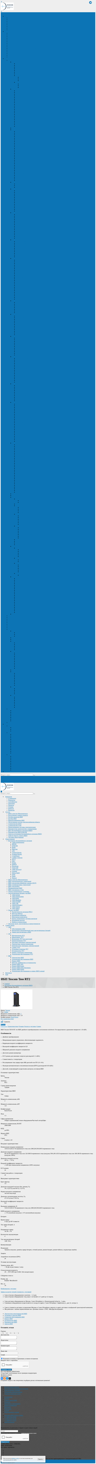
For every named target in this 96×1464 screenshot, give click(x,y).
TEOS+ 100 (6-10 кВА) (23, 487)
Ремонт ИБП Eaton (18, 765)
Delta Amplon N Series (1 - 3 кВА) (30, 568)
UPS (17, 680)
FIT (17, 658)
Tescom (7, 1010)
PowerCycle (19, 646)
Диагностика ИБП (18, 756)
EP (17, 214)
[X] (10, 1378)
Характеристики (13, 1026)
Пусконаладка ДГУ (18, 749)
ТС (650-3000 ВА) (21, 422)
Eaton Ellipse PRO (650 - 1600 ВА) (26, 588)
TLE (17, 224)
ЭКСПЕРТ (19, 311)
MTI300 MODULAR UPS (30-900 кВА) (28, 446)
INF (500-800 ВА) (21, 426)
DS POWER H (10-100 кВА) (25, 467)
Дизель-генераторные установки (18, 627)
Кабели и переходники (19, 721)
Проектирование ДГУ (19, 739)
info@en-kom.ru (6, 780)
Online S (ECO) (20, 270)
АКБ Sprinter (16, 631)
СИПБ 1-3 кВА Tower (23, 69)
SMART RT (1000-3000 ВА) (24, 414)
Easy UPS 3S (20, 190)
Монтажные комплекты (27, 87)
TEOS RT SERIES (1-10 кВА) (25, 478)
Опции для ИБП (21, 82)
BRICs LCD (19, 294)
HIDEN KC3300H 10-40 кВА (25, 399)
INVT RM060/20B (21, 319)
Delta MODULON (21, 558)
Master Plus (19, 136)
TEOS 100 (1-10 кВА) (22, 482)
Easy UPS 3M (20, 192)
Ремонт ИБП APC (18, 763)
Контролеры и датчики (27, 84)
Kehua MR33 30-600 (22, 362)
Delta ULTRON (21, 548)
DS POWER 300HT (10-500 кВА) (26, 463)
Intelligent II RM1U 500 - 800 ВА (30, 507)
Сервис (38, 1026)
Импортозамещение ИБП (16, 40)
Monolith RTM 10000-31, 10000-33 (30, 534)
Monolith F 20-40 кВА (26, 527)
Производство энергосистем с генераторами (22, 48)
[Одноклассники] (4, 1378)
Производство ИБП (10, 1322)
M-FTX (18, 648)
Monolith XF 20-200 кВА (27, 529)
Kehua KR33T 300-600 (23, 368)
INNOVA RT (20, 106)
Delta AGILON (20, 573)
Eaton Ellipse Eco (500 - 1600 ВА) (26, 592)
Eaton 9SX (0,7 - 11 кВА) (23, 612)
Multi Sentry (19, 162)
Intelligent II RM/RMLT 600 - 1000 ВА (31, 512)
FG (17, 666)
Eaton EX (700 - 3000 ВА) (24, 578)
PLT (17, 282)
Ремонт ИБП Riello (18, 768)
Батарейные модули (26, 85)
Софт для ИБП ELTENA (23, 543)
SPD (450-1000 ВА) (22, 436)
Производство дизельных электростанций (25, 744)
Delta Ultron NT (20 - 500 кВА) (29, 551)
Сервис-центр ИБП (10, 1400)
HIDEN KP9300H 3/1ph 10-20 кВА (27, 394)
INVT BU (19, 329)
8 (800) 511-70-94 (20, 780)
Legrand (14, 495)
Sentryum (18, 148)
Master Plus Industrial (22, 135)
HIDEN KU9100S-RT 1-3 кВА (25, 385)
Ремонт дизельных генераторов (22, 751)
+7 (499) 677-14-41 (10, 1420)
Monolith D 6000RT (26, 517)
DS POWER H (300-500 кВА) (25, 465)
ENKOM (15, 128)
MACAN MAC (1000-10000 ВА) (26, 421)
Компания (7, 16)
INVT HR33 (19, 326)
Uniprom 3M (20, 255)
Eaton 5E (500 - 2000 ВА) (24, 604)
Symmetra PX (20, 196)
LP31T (18, 218)
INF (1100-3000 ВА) (22, 424)
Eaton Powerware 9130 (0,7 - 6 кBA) (27, 610)
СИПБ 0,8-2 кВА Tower (23, 63)
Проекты (11, 24)
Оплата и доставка (30, 1026)
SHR (17, 675)
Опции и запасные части (12, 1394)
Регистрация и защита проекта (18, 35)
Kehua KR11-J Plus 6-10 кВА (25, 377)
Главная (7, 984)
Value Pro (19, 287)
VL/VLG (18, 699)
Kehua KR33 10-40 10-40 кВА (25, 373)
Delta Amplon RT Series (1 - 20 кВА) (31, 572)
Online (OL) (19, 275)
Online (6, 1012)
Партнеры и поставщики (12, 1404)
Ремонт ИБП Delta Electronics (21, 766)
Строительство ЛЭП (14, 45)
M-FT (17, 649)
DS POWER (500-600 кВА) (24, 458)
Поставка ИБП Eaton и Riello (10, 777)
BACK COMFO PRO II (23, 119)
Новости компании (10, 1405)
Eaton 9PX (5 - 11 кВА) (23, 609)
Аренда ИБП (8, 1324)
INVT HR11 (19, 331)
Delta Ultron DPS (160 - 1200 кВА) (30, 556)
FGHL (18, 663)
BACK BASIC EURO (23, 121)
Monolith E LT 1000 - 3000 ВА (29, 521)
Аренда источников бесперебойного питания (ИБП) (25, 53)
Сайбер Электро (17, 301)
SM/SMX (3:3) (20, 265)
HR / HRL (19, 707)
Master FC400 (20, 174)
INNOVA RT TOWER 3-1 (24, 96)
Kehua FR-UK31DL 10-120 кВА (26, 382)
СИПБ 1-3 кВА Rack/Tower (24, 65)
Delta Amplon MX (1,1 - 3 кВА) (29, 565)
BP (17, 683)
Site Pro (18, 235)
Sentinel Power (20, 138)
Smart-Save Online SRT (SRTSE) (26, 241)
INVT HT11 (19, 334)
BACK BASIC (20, 124)
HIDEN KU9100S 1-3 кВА (24, 387)
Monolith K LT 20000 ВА (27, 516)
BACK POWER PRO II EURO (25, 118)
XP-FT (18, 634)
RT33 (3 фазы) (20, 268)
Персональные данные (11, 1412)
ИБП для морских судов (16, 626)
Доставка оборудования (15, 57)
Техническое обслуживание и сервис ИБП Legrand (28, 770)
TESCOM (15, 443)
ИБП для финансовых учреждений (19, 621)
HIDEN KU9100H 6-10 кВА (25, 390)
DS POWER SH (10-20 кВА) (25, 461)
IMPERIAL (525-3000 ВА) (24, 431)
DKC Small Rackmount (23, 350)
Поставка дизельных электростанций (24, 741)
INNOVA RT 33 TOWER (24, 109)
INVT (14, 314)
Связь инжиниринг (18, 62)
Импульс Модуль (21, 187)
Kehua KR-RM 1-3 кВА (23, 367)
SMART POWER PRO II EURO (26, 104)
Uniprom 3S (19, 257)
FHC (17, 655)
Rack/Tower (14, 1017)
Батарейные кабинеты (19, 714)
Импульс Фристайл (22, 184)
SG (17, 226)
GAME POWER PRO (22, 91)
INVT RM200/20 (21, 317)
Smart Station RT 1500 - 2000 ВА (30, 500)
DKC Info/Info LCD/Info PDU (25, 355)
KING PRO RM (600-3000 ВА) (25, 417)
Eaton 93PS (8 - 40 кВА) (23, 597)
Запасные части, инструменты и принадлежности (24, 722)
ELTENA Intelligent (22, 505)
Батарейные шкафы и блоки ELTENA (28, 544)
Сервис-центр (8, 724)
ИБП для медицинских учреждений (19, 617)
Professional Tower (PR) (23, 280)
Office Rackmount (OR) (23, 284)
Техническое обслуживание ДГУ (22, 753)
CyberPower (16, 258)
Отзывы (10, 26)
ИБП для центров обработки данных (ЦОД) (22, 619)
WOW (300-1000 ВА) (22, 438)
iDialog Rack (20, 179)
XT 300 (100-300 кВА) (23, 453)
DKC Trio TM (20, 346)
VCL (17, 216)
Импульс (15, 182)
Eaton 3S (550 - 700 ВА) (23, 583)
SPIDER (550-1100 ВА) (23, 434)
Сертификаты (12, 21)
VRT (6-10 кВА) (21, 439)
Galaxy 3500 (19, 197)
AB (17, 704)
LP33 (17, 236)
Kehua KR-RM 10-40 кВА (24, 365)
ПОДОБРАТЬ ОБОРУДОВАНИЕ (11, 1382)
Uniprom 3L (19, 253)
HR (17, 678)
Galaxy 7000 (19, 201)
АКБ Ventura (16, 687)
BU (17, 295)
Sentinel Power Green (22, 140)
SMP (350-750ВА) (21, 262)
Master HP (19, 168)
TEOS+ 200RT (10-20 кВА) (24, 473)
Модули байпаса (17, 712)
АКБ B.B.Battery (17, 671)
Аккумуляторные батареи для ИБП (19, 629)
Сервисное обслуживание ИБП (14, 1317)
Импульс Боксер (21, 185)
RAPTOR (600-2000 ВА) (23, 433)
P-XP (17, 636)
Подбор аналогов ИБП (15, 36)
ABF (17, 702)
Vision (18, 143)
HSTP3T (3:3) (20, 263)
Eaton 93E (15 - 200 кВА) (24, 595)
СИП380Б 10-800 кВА (23, 74)
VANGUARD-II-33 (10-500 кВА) (26, 407)
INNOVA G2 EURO (22, 113)
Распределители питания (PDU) (22, 710)
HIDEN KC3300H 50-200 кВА (25, 397)
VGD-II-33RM (20, 441)
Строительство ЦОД (14, 43)
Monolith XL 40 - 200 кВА (28, 536)
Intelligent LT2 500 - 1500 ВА (29, 511)
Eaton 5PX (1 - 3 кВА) (23, 580)
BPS (17, 682)
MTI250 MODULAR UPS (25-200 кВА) (28, 451)
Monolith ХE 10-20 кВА (27, 531)
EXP (17, 299)
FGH (17, 665)
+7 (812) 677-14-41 (32, 780)
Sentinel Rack (20, 153)
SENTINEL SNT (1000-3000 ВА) (26, 409)
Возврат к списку (6, 1375)
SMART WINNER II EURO (24, 99)
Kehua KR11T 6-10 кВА (23, 375)
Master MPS (19, 165)
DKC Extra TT (20, 341)
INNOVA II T (20, 92)
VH (17, 228)
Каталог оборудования (11, 1387)
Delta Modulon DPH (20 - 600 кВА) (30, 561)
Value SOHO (20, 289)
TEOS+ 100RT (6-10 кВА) (24, 483)
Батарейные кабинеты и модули (30, 80)
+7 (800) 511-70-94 (10, 1417)
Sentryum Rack (20, 150)
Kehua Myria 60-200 (22, 358)
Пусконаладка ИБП (10, 1320)
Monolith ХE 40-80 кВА (27, 533)
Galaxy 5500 (19, 199)
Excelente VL (20, 250)
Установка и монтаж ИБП (12, 1315)
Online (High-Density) (22, 277)
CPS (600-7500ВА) (22, 260)
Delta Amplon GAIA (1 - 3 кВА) (29, 566)
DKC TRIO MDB (21, 338)
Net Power (19, 160)
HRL (17, 677)
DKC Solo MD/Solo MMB (24, 348)
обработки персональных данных (28, 1433)
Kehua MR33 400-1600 (23, 360)
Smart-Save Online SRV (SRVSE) (26, 243)
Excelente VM (20, 251)
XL (17, 643)
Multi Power (19, 163)
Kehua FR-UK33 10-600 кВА (25, 380)
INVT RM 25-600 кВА (23, 321)
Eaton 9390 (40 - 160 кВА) (24, 587)
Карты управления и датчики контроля (24, 717)
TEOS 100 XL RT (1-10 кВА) (25, 477)
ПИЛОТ (18, 312)
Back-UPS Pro (20, 204)
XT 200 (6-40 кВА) (22, 468)
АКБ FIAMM (16, 651)
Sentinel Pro (19, 180)
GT (17, 233)
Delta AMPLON (21, 563)
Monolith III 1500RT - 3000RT (29, 522)
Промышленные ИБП (15, 624)
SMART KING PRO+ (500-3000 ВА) (27, 416)
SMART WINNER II (22, 97)
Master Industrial (21, 167)
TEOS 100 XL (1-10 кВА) (24, 480)
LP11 (17, 231)
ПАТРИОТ (19, 304)
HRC (17, 673)
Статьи (6, 1410)
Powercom (15, 402)
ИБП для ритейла (13, 622)
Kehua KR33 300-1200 (23, 372)
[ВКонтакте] (2, 1378)
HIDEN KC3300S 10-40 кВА (25, 395)
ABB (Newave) (16, 494)
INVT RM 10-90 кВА (22, 324)
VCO (17, 229)
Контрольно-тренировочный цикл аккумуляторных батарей (31, 729)
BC (17, 685)
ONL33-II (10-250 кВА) (23, 406)
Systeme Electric (17, 240)
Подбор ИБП (12, 38)
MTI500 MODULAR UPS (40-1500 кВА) (29, 445)
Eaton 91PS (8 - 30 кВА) (23, 594)
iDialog (18, 177)
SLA (17, 653)
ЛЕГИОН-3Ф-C (21, 306)
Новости (11, 28)
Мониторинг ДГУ (18, 736)
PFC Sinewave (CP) (22, 285)
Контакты (7, 771)
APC (13, 189)
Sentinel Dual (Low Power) (24, 157)
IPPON (14, 89)
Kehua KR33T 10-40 (22, 370)
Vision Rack (19, 145)
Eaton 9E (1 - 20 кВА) (22, 607)
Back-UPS (19, 211)
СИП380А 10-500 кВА (23, 72)
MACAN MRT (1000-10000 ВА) (26, 419)
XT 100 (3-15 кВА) (22, 475)
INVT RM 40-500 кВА (23, 316)
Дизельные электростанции (13, 1392)
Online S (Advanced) (22, 272)
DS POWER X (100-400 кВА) (25, 460)
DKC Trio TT (20, 345)
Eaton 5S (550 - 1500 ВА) (23, 582)
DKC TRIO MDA (21, 340)
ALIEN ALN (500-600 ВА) (24, 429)
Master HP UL (20, 170)
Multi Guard (19, 133)
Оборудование (9, 58)
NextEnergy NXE (21, 158)
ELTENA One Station (22, 504)
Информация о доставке (8, 1288)
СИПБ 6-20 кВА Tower (23, 70)
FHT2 (17, 656)
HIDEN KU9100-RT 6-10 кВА (25, 389)
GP (17, 693)
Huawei (14, 614)
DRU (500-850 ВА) (22, 428)
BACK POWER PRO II (23, 116)
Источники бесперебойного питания (20, 60)
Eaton (13, 577)
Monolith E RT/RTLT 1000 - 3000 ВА (31, 519)
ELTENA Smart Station (23, 499)
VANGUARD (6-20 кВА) (24, 411)
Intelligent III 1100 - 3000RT (28, 509)
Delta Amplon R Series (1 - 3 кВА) (30, 570)
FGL (17, 668)
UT (17, 292)
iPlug (17, 175)
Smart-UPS (19, 206)
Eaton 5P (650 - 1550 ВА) (23, 605)
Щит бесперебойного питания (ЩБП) (20, 50)
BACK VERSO (21, 114)
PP (16, 632)
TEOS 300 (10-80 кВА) (23, 456)
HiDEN (14, 384)
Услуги (6, 31)
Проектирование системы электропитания (22, 47)
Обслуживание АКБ (18, 727)
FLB (17, 661)
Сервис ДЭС (16, 746)
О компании (12, 18)
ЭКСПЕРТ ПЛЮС (22, 309)
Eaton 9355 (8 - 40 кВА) (23, 600)
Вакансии (11, 30)
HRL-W (18, 705)
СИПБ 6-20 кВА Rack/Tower (25, 67)
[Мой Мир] (7, 1378)
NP (17, 219)
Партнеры (11, 23)
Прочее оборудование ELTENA (26, 541)
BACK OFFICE (21, 126)
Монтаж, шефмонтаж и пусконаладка (24, 761)
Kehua (14, 356)
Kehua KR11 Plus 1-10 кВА (24, 378)
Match (18, 221)
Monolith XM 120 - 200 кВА (28, 538)
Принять (40, 1459)
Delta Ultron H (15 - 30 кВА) (28, 550)
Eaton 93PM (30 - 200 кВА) (24, 585)
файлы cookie (15, 1458)
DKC (13, 336)
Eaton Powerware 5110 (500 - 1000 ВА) (28, 590)
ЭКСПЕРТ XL (20, 302)
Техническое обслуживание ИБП (22, 758)
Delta (13, 546)
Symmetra (19, 207)
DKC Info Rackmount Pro (24, 353)
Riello (14, 129)
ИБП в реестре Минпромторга (18, 33)
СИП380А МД (20, 75)
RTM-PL (18, 697)
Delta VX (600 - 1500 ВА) (28, 575)
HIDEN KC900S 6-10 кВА (24, 400)
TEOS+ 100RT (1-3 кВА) (23, 485)
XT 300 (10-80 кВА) (22, 455)
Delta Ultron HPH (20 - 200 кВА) (30, 553)
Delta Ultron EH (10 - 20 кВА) (29, 555)
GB (17, 700)
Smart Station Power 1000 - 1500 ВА (31, 502)
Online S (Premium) (22, 273)
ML (17, 223)
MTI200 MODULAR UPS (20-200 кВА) (28, 448)
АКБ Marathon (16, 641)
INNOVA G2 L (20, 94)
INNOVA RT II (20, 107)
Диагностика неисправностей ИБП (15, 1313)
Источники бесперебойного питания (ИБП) (18, 985)
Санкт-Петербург (6, 13)
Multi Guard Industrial (22, 131)
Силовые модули (25, 79)
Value (17, 290)
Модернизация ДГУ (18, 734)
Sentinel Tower (20, 152)
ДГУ (9, 732)
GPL (17, 692)
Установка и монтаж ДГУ (20, 748)
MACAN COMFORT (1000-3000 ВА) (27, 412)
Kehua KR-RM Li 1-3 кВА (24, 363)
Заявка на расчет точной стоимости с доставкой (16, 1292)
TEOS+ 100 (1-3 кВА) (23, 489)
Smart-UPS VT (20, 194)
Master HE (19, 172)
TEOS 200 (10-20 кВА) (23, 470)
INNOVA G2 (20, 111)
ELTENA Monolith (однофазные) (26, 514)
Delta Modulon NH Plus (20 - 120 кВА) (32, 560)
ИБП (9, 754)
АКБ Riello (15, 639)
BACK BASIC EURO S (23, 123)
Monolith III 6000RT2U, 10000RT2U (31, 524)
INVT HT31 (19, 333)
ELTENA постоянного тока (24, 539)
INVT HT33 (19, 328)
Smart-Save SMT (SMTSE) (24, 245)
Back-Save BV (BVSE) (23, 246)
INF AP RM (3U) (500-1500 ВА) (26, 404)
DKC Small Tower (21, 351)
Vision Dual (19, 146)
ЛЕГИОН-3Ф (20, 307)
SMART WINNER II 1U (23, 101)
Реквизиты (11, 19)
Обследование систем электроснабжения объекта (24, 41)
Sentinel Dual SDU (21, 155)
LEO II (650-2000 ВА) (23, 490)
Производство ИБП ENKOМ (17, 52)
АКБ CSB (15, 670)
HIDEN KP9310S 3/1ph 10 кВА (26, 392)
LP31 (17, 238)
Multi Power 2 (20, 141)
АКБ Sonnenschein (18, 638)
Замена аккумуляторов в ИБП (21, 731)
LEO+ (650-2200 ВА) (22, 492)
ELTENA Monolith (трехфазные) (26, 526)
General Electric (17, 212)
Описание (4, 1026)
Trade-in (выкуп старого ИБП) (17, 55)
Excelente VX (20, 248)
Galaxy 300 (19, 209)
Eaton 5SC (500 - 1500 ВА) (24, 602)
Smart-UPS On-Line (22, 202)
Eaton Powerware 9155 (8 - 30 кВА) (27, 599)
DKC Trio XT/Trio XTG (23, 343)
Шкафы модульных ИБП (27, 77)
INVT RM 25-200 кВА (23, 323)
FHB (17, 660)
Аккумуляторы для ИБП (12, 1390)
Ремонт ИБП (16, 760)
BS (17, 297)
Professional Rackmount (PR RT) (26, 279)
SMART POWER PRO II (23, 102)
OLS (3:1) (19, 267)
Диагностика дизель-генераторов (22, 743)
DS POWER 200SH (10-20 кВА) (26, 472)
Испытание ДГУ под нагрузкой (22, 737)
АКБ (9, 726)
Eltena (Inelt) (16, 497)
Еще (6, 974)
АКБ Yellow (16, 695)
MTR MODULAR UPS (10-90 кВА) (27, 450)
